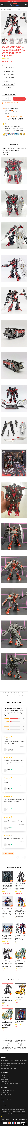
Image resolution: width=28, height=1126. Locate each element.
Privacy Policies (4, 1079)
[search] (23, 4)
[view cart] (26, 4)
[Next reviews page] (25, 857)
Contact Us (3, 1097)
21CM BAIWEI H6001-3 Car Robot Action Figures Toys (20, 997)
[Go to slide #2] (12, 41)
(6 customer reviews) (13, 58)
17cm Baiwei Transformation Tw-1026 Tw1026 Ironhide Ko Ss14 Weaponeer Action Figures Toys (7, 963)
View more (14, 973)
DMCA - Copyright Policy (6, 1081)
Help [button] (25, 1124)
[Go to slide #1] (4, 41)
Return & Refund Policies (6, 1094)
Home (2, 9)
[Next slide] (25, 24)
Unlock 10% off (3, 1119)
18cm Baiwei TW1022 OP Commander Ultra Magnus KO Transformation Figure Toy (20, 938)
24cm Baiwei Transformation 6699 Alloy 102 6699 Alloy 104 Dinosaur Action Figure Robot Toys (20, 963)
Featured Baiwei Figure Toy (12, 9)
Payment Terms (4, 1092)
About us (3, 1075)
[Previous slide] (2, 24)
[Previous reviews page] (17, 857)
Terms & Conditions (5, 1077)
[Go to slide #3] (19, 41)
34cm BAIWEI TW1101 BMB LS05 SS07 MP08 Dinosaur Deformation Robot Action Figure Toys (7, 886)
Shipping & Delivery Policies (7, 1090)
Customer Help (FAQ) (6, 1099)
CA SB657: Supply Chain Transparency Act (11, 1083)
